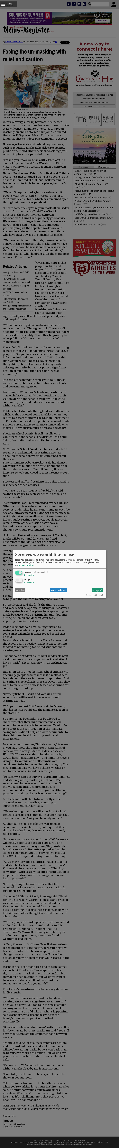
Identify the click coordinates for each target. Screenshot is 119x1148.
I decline (20, 590)
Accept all (97, 590)
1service (29, 575)
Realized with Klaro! (94, 595)
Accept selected (58, 590)
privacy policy (26, 565)
